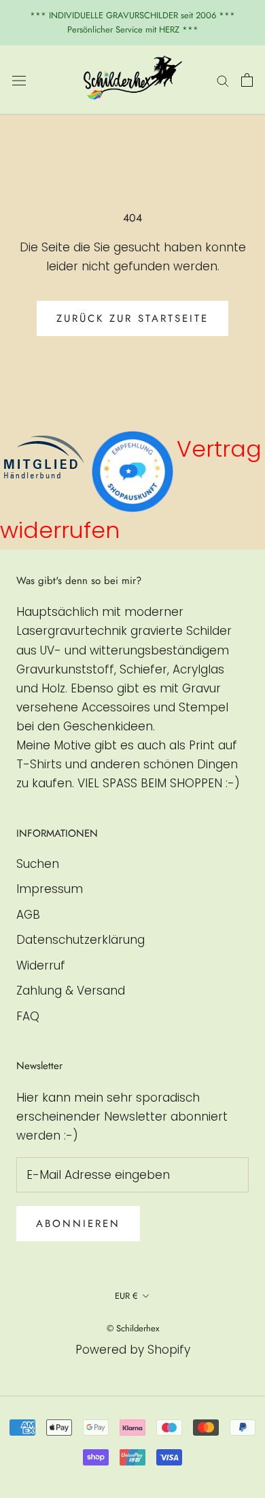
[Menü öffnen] (19, 79)
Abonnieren (78, 1223)
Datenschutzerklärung (80, 940)
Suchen (37, 864)
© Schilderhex (133, 1328)
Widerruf (40, 965)
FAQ (27, 1016)
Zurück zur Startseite (132, 318)
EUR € (126, 1295)
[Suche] (223, 80)
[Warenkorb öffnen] (247, 80)
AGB (28, 915)
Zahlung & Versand (70, 990)
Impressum (49, 889)
